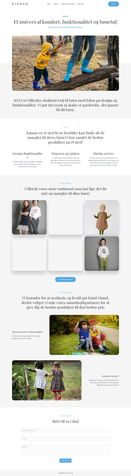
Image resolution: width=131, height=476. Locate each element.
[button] (113, 4)
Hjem (49, 4)
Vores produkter (67, 4)
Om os (55, 4)
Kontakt (80, 4)
